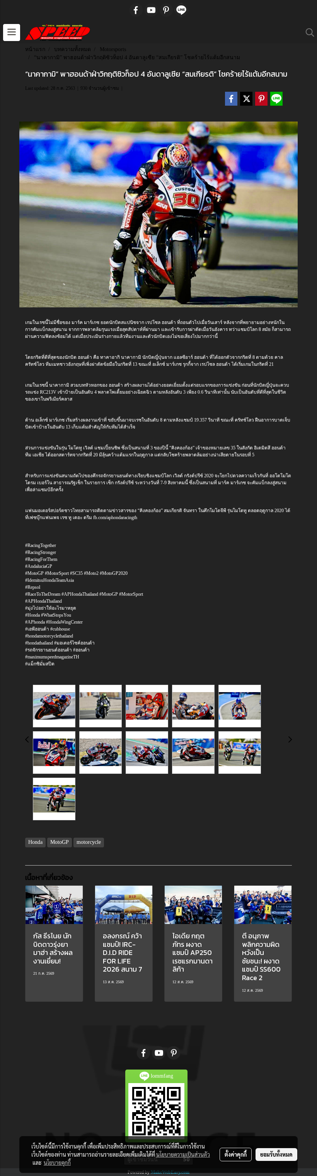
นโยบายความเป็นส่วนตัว (183, 1154)
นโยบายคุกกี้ (57, 1162)
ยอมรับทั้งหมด (276, 1154)
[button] (307, 32)
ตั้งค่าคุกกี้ (236, 1154)
